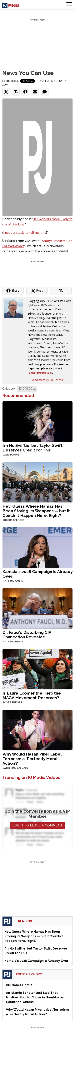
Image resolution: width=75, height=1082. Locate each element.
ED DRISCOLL (27, 388)
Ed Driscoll (10, 81)
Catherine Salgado (15, 768)
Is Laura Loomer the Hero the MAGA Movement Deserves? (31, 695)
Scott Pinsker (12, 702)
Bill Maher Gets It (19, 985)
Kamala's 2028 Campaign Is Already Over (37, 574)
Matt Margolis (12, 581)
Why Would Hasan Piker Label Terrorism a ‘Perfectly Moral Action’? (31, 759)
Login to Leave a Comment (37, 825)
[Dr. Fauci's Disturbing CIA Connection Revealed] (37, 608)
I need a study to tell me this (24, 232)
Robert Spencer (13, 520)
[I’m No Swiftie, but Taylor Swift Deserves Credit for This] (37, 421)
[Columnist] (15, 308)
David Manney (11, 454)
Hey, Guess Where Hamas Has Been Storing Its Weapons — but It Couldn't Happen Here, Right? (36, 511)
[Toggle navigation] (69, 4)
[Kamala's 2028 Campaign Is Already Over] (37, 547)
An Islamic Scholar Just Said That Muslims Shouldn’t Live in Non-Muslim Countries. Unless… (35, 997)
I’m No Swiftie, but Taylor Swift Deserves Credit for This (32, 447)
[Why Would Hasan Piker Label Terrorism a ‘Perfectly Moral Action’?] (37, 729)
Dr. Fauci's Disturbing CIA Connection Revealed (26, 634)
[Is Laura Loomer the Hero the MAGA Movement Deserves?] (37, 668)
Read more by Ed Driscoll (47, 380)
